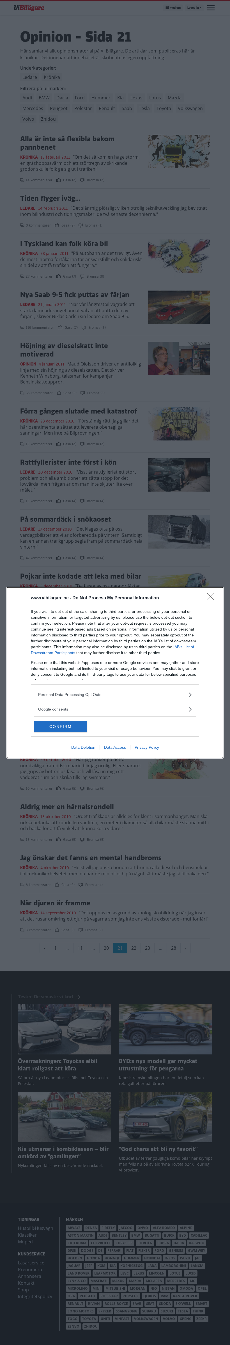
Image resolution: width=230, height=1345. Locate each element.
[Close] (212, 598)
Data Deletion (83, 747)
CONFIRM (60, 726)
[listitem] (115, 695)
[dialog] (115, 672)
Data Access (115, 747)
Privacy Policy (147, 747)
